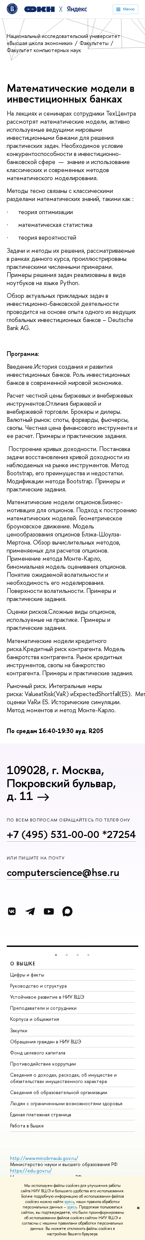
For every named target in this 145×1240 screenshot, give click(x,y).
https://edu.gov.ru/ (31, 1170)
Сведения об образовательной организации (58, 1092)
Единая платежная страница (40, 1114)
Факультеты (95, 43)
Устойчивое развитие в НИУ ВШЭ (47, 997)
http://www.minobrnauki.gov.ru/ (44, 1158)
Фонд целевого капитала (37, 1052)
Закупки (18, 1030)
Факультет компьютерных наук (44, 50)
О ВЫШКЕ (23, 963)
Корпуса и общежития (34, 1019)
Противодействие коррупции (43, 1064)
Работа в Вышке (27, 1125)
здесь (69, 1201)
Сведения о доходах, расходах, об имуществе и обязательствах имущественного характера (63, 1078)
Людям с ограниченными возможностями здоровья (66, 1103)
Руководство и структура (38, 986)
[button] (56, 955)
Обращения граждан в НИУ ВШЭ (45, 1041)
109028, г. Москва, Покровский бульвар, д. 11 (61, 783)
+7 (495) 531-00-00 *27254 (71, 834)
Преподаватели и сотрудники (43, 1008)
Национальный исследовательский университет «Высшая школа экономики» (63, 39)
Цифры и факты (27, 974)
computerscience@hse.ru (63, 872)
